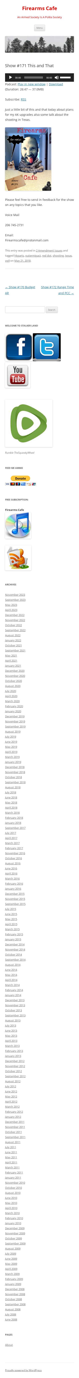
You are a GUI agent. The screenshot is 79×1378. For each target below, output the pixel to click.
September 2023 (15, 600)
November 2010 (15, 1183)
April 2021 (11, 660)
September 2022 (15, 630)
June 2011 (11, 1152)
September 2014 (15, 960)
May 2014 (11, 975)
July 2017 (10, 833)
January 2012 (13, 1117)
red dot (46, 255)
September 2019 (15, 726)
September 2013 (15, 1015)
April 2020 (11, 696)
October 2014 (13, 954)
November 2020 (15, 676)
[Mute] (57, 77)
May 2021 (11, 655)
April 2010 (11, 1208)
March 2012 (12, 1107)
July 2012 (10, 1086)
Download (56, 84)
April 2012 (11, 1101)
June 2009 (11, 1259)
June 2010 (11, 1198)
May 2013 (11, 1036)
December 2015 (14, 894)
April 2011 (11, 1162)
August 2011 (12, 1142)
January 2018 (13, 823)
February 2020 (14, 706)
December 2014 (14, 944)
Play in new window (32, 84)
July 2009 (10, 1254)
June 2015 (11, 914)
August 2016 (12, 863)
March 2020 (12, 701)
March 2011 (12, 1167)
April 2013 (11, 1041)
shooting (58, 255)
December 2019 (14, 716)
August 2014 (12, 965)
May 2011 (11, 1157)
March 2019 (12, 757)
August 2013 (12, 1020)
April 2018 (11, 807)
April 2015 (11, 924)
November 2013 (15, 1005)
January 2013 (13, 1056)
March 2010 (12, 1213)
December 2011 (14, 1122)
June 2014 (11, 970)
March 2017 (12, 843)
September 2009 (15, 1243)
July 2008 (10, 1314)
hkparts (19, 255)
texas (68, 255)
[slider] (66, 77)
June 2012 (11, 1091)
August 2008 (12, 1309)
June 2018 (11, 797)
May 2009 (11, 1264)
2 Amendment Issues (49, 250)
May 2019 (11, 747)
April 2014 (11, 980)
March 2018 (12, 813)
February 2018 (14, 818)
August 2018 (12, 787)
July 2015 (10, 909)
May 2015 (11, 919)
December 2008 (14, 1289)
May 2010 (11, 1203)
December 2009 (14, 1228)
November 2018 (15, 772)
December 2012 (14, 1061)
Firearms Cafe (39, 8)
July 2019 (10, 737)
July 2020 (10, 691)
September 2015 (15, 904)
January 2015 (13, 939)
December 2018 (14, 767)
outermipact (33, 255)
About (9, 1345)
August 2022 (12, 635)
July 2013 (10, 1025)
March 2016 (12, 878)
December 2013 (14, 1000)
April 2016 (11, 873)
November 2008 (15, 1294)
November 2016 (15, 853)
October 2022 (13, 625)
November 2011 (15, 1127)
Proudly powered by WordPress (23, 1370)
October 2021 (13, 645)
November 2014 (15, 949)
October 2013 (13, 1010)
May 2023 (11, 605)
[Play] (10, 77)
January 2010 (13, 1223)
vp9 (7, 261)
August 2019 (12, 731)
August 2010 (12, 1193)
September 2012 (15, 1076)
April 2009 (11, 1269)
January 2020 (13, 711)
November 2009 (15, 1233)
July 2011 (10, 1147)
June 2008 (11, 1319)
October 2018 (13, 777)
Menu (39, 27)
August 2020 (12, 686)
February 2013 (14, 1051)
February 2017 (14, 848)
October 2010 (13, 1188)
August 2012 (12, 1081)
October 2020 (13, 681)
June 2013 (11, 1030)
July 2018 (10, 792)
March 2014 (12, 985)
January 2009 (13, 1284)
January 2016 (13, 889)
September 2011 (15, 1137)
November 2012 (15, 1066)
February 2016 (14, 884)
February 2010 (14, 1218)
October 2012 (13, 1071)
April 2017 (11, 838)
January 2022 (13, 640)
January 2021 (13, 666)
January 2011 (13, 1177)
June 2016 (11, 868)
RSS (23, 99)
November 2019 (15, 721)
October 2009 (13, 1238)
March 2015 (12, 929)
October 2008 (13, 1299)
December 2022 (14, 615)
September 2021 (15, 650)
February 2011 (14, 1172)
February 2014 (14, 990)
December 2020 (14, 671)
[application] (39, 77)
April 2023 (11, 610)
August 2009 (12, 1248)
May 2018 (11, 802)
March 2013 (12, 1046)
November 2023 (15, 595)
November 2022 (15, 620)
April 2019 (11, 752)
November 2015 (15, 899)
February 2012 (14, 1112)
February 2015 (14, 934)
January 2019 (13, 762)
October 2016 (13, 858)
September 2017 (15, 828)
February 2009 (14, 1279)
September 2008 (15, 1304)
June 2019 (11, 742)
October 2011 (13, 1132)
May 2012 (11, 1096)
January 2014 (13, 995)
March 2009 (12, 1274)
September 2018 (15, 782)
